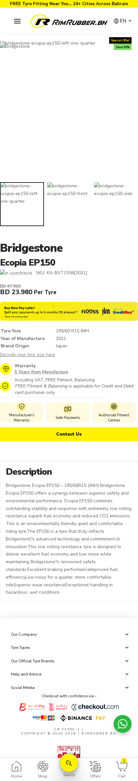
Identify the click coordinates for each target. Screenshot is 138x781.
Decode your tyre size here (27, 355)
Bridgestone (31, 248)
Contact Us (69, 434)
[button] (17, 21)
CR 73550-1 (67, 729)
